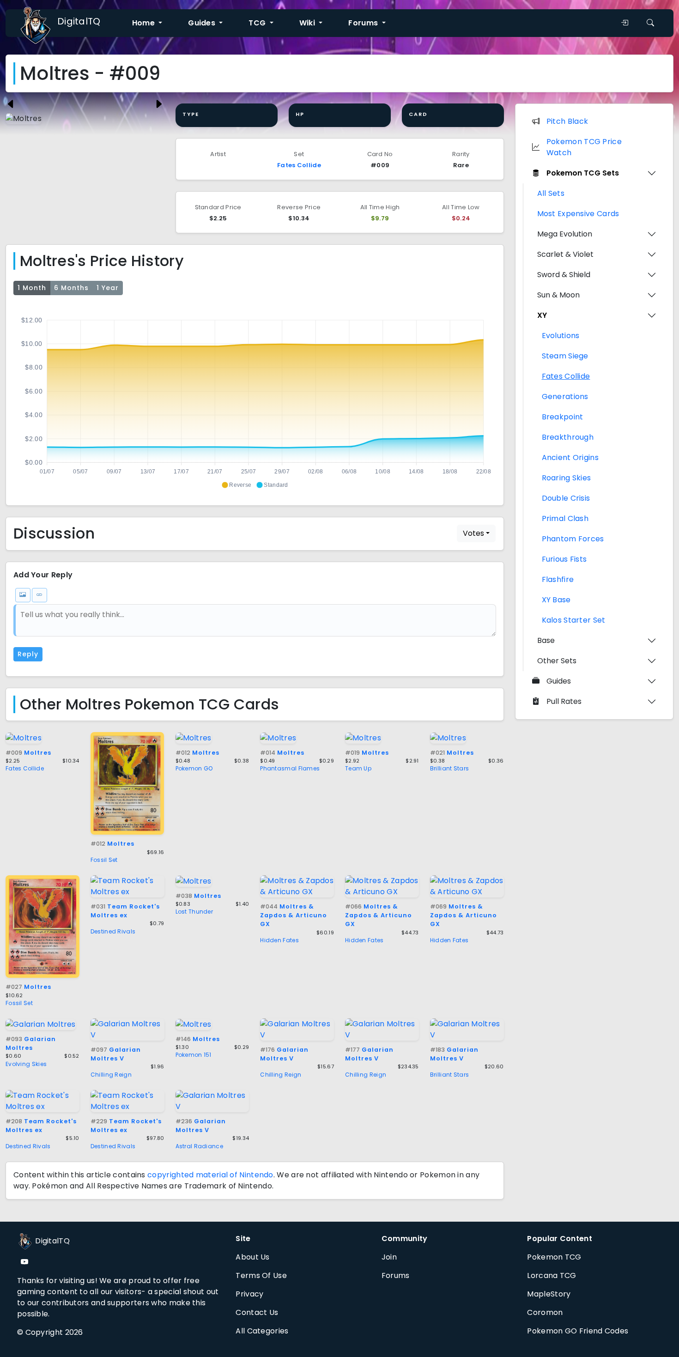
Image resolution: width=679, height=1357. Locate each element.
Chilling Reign (111, 1074)
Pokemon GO (194, 768)
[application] (254, 398)
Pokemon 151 (194, 1055)
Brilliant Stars (449, 768)
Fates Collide (299, 165)
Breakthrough (568, 437)
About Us (252, 1257)
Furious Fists (564, 559)
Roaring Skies (566, 478)
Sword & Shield (563, 274)
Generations (565, 396)
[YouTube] (24, 1262)
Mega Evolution (564, 234)
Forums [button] (364, 23)
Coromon (545, 1312)
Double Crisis (566, 498)
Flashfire (558, 579)
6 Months (71, 287)
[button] (236, 485)
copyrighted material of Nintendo (210, 1174)
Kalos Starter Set (574, 620)
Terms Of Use (261, 1275)
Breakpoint (562, 417)
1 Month (32, 287)
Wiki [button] (308, 23)
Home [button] (144, 23)
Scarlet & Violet (565, 254)
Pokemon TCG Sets (582, 173)
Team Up (358, 768)
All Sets (550, 193)
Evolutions (561, 335)
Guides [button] (202, 23)
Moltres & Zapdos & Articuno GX (293, 915)
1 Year (108, 287)
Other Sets (556, 660)
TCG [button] (258, 23)
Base (546, 640)
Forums (396, 1275)
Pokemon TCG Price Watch (584, 147)
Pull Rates (564, 701)
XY (542, 315)
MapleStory (548, 1294)
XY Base (556, 599)
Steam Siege (565, 356)
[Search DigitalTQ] (650, 23)
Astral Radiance (200, 1146)
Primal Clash (565, 518)
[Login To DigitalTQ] (624, 23)
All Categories (262, 1331)
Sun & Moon (558, 295)
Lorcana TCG (551, 1275)
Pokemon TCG (554, 1257)
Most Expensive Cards (578, 213)
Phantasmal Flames (290, 768)
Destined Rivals (113, 931)
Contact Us (257, 1312)
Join (389, 1257)
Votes (473, 533)
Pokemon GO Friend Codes (577, 1331)
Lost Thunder (194, 911)
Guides (558, 681)
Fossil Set (104, 860)
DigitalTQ (79, 21)
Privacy (249, 1294)
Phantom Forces (573, 538)
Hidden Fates (279, 940)
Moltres (28, 753)
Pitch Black (567, 121)
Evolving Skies (26, 1064)
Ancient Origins (570, 457)
